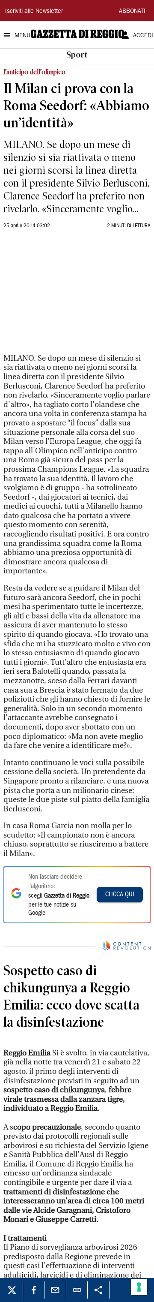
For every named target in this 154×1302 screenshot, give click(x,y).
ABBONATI (132, 12)
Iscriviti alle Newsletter (34, 12)
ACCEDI (143, 36)
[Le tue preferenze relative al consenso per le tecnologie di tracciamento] (139, 1287)
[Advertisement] (67, 297)
